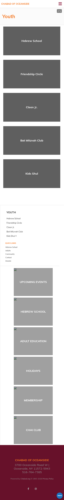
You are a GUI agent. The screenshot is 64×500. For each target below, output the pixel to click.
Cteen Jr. (31, 107)
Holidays (33, 371)
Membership (33, 400)
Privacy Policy (48, 479)
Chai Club (33, 430)
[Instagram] (36, 489)
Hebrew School (31, 41)
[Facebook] (28, 489)
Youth (11, 212)
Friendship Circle (32, 74)
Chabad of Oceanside (15, 3)
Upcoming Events (33, 282)
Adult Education (33, 341)
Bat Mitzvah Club (31, 140)
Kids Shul (31, 173)
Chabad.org (25, 479)
